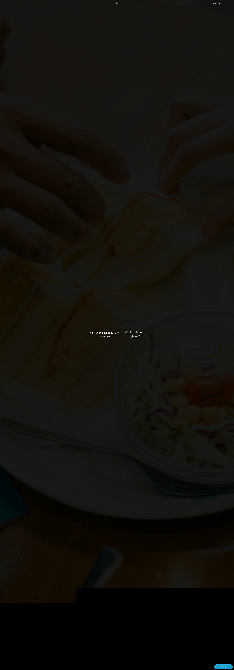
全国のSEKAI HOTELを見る (225, 666)
